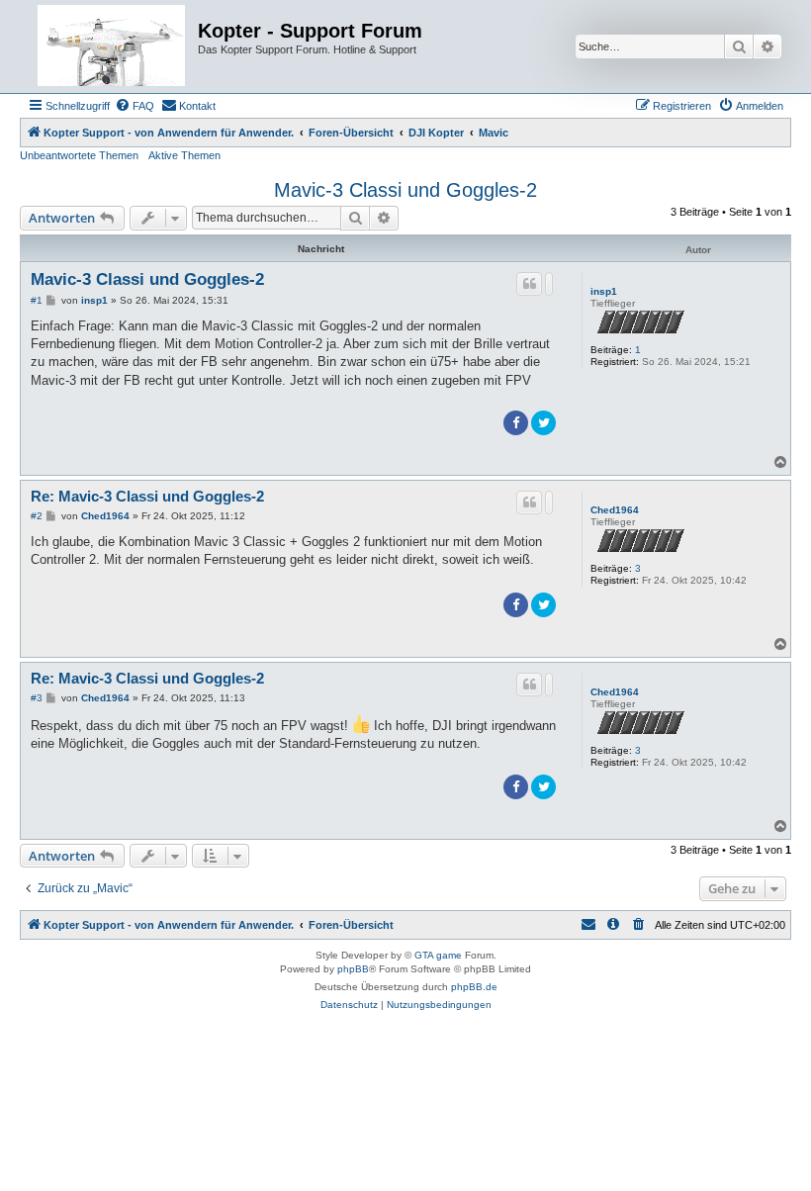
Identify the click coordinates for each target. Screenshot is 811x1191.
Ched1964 (614, 509)
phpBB (353, 968)
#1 (37, 300)
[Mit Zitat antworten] (529, 284)
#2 (37, 515)
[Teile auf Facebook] (515, 423)
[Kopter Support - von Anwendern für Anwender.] (111, 46)
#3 (37, 697)
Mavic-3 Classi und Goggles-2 (405, 190)
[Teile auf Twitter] (543, 423)
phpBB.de (474, 986)
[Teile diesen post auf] (549, 284)
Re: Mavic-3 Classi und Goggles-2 (147, 496)
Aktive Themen (184, 155)
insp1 (603, 291)
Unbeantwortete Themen (79, 155)
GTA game (438, 955)
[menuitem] (134, 106)
